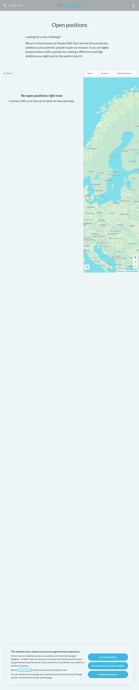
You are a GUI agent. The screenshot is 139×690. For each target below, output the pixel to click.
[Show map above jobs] (87, 267)
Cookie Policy (24, 670)
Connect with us (19, 101)
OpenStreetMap (132, 271)
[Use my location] (135, 257)
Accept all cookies (108, 657)
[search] (17, 73)
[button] (133, 5)
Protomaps (121, 271)
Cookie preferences (108, 674)
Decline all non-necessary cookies (108, 665)
